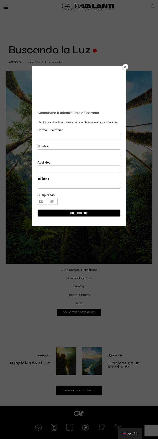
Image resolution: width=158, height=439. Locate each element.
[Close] (125, 67)
